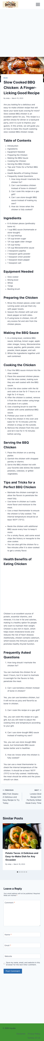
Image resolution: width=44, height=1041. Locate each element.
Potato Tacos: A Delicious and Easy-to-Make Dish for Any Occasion (21, 856)
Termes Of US (33, 1038)
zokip (8, 98)
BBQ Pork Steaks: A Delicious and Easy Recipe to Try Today (11, 796)
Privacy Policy (34, 1034)
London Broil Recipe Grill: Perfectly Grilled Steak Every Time (33, 796)
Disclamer (20, 1034)
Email (8, 945)
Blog (6, 78)
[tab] (17, 872)
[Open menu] (37, 4)
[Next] (37, 846)
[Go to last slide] (6, 846)
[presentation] (22, 836)
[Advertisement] (22, 34)
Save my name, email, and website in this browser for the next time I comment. (23, 963)
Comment (10, 902)
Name (8, 935)
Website (8, 956)
